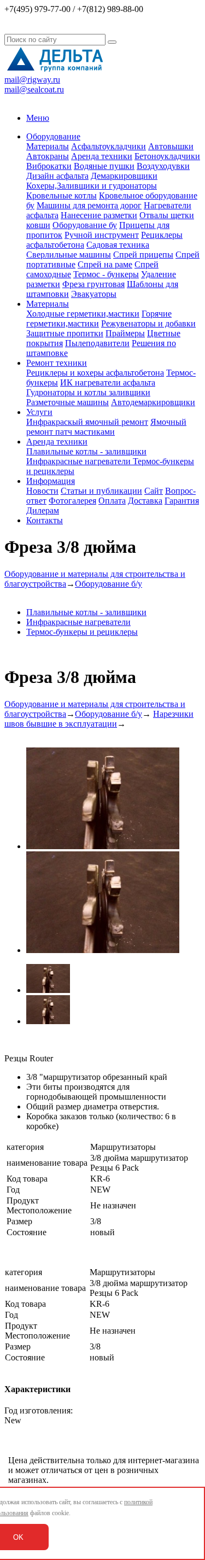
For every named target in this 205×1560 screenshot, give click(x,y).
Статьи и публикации (101, 490)
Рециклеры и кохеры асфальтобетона (95, 372)
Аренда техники (101, 156)
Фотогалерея (72, 500)
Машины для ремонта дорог (89, 205)
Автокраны (47, 156)
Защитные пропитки (64, 333)
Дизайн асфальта (57, 175)
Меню (37, 117)
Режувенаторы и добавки (148, 323)
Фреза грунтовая (93, 284)
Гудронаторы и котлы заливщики (88, 392)
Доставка (145, 500)
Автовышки (171, 146)
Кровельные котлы (61, 195)
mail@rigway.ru (32, 79)
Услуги (39, 412)
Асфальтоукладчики (108, 146)
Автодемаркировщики (153, 402)
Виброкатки (49, 166)
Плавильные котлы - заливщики (86, 451)
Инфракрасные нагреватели (79, 461)
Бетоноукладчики (167, 156)
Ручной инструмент (102, 234)
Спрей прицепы (143, 254)
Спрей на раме (105, 264)
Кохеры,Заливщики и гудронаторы (91, 185)
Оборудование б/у (108, 583)
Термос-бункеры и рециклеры (82, 631)
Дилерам (42, 510)
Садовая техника (117, 244)
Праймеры (125, 333)
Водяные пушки (104, 166)
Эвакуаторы (93, 294)
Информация (50, 481)
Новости (42, 490)
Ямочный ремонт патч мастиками (106, 426)
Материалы (47, 146)
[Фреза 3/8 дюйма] (102, 846)
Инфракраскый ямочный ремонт (87, 421)
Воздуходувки (163, 166)
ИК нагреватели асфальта (107, 382)
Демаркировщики (124, 175)
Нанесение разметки (99, 215)
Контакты (44, 520)
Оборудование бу (84, 225)
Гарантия (182, 500)
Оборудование (53, 136)
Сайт (153, 490)
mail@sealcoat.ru (34, 89)
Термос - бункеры (106, 274)
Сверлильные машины (68, 254)
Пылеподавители (97, 343)
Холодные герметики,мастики (82, 313)
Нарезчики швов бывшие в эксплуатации (99, 718)
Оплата (112, 500)
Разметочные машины (67, 402)
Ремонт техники (56, 362)
